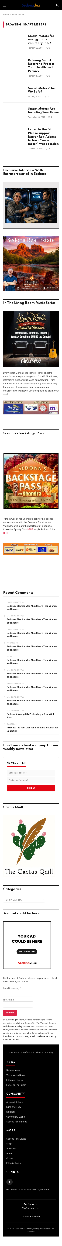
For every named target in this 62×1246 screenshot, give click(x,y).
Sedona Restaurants (16, 1121)
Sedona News (13, 1070)
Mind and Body (13, 1107)
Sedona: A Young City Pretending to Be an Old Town (30, 716)
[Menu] (5, 5)
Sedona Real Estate (16, 1138)
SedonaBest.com (31, 1216)
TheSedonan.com (31, 1208)
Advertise (11, 1148)
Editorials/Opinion (15, 1080)
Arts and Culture (14, 1102)
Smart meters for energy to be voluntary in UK (41, 40)
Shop (9, 1143)
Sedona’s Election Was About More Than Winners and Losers (32, 608)
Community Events (15, 1116)
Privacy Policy (33, 1228)
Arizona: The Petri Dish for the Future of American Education (32, 729)
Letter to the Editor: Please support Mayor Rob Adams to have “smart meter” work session (43, 136)
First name (8, 999)
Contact (10, 1158)
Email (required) (12, 988)
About (9, 1153)
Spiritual (10, 1112)
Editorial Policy (13, 1163)
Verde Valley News (15, 1075)
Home (6, 14)
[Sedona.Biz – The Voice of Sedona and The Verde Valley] (31, 5)
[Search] (57, 5)
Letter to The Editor (16, 1085)
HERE (30, 529)
